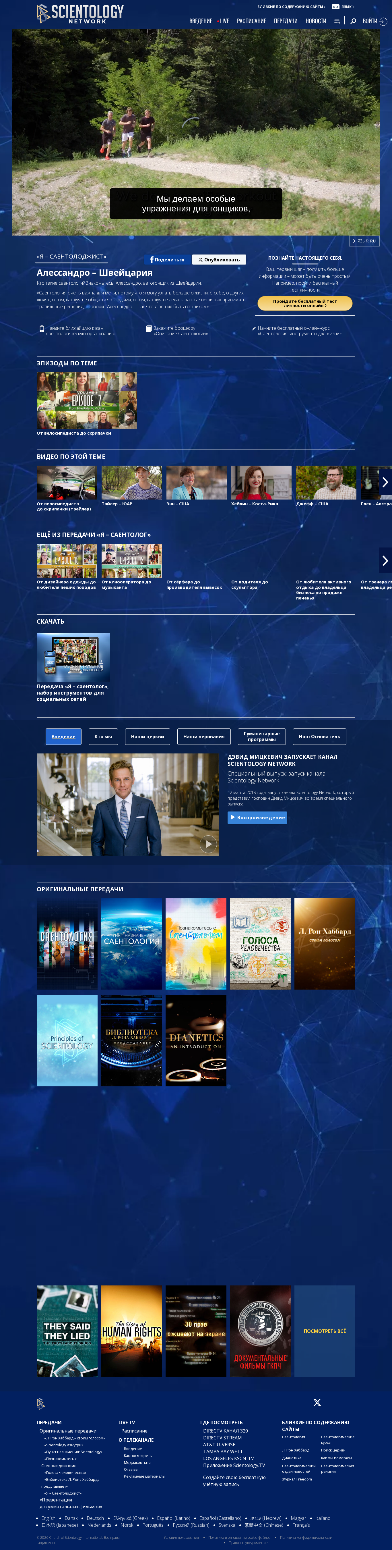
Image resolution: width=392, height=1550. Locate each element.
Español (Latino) (173, 1518)
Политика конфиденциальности (306, 1537)
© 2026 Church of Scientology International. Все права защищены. (78, 1540)
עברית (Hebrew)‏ (266, 1518)
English (48, 1518)
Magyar (298, 1518)
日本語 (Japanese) (59, 1525)
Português (153, 1525)
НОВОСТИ (316, 20)
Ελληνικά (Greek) (130, 1518)
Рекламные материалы (144, 1476)
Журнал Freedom (297, 1479)
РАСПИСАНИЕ (251, 20)
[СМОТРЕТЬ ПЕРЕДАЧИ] (67, 944)
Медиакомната (137, 1462)
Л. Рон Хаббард (295, 1450)
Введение (133, 1448)
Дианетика (291, 1458)
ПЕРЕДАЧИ (286, 20)
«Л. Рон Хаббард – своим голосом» (74, 1438)
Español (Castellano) (220, 1518)
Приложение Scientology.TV (234, 1465)
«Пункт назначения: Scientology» (73, 1451)
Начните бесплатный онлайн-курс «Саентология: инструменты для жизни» (300, 330)
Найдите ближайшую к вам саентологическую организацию (80, 330)
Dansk (71, 1518)
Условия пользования (181, 1537)
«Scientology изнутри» (63, 1444)
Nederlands (99, 1525)
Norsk (127, 1525)
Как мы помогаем (336, 1458)
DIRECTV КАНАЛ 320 (225, 1431)
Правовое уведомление (248, 1543)
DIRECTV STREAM (222, 1438)
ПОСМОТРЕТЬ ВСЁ (325, 1331)
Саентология (293, 1436)
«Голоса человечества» (65, 1472)
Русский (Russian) (191, 1525)
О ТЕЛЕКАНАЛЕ (136, 1440)
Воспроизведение (261, 817)
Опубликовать (222, 260)
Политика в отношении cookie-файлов (239, 1537)
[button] (6, 482)
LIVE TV (127, 1422)
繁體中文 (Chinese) (263, 1525)
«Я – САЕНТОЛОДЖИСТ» (71, 256)
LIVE (224, 20)
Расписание (134, 1431)
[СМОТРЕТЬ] (67, 1040)
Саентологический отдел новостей (299, 1468)
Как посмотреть (138, 1455)
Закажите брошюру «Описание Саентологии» (181, 330)
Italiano (323, 1518)
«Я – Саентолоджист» (62, 1493)
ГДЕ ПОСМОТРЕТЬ (221, 1422)
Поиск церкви (333, 1450)
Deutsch (95, 1518)
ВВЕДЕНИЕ (200, 20)
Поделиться (170, 260)
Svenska (227, 1525)
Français (301, 1525)
